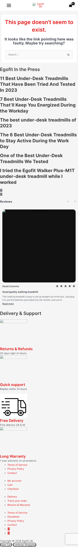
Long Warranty (13, 456)
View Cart (6, 544)
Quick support (12, 384)
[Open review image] (39, 245)
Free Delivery (11, 420)
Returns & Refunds (16, 349)
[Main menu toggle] (9, 5)
